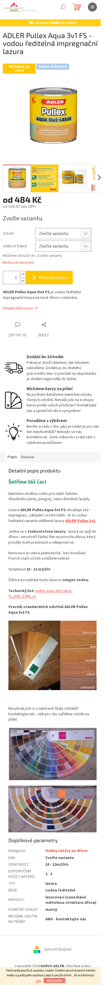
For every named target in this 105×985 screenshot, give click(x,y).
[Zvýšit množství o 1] (22, 274)
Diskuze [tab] (27, 457)
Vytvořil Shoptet (57, 949)
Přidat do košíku (53, 277)
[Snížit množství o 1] (22, 281)
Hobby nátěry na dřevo (66, 851)
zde (38, 981)
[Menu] (92, 7)
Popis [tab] (12, 457)
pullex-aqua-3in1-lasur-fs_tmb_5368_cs (40, 593)
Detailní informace (18, 308)
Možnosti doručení (18, 263)
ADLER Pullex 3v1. (80, 521)
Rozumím (54, 980)
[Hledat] (63, 7)
